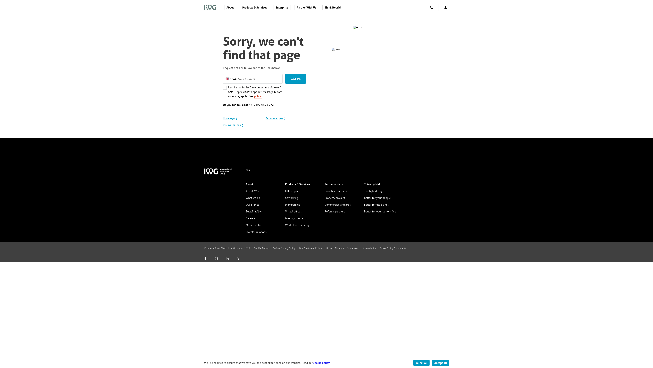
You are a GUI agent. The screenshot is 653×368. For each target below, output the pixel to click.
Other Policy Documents (393, 248)
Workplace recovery (297, 225)
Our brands (252, 204)
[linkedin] (227, 258)
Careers (250, 218)
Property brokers (335, 198)
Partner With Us (306, 7)
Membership (292, 204)
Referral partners (335, 211)
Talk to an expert (274, 118)
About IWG (252, 191)
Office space (292, 191)
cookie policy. (321, 362)
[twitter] (238, 258)
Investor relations (256, 232)
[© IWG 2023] (220, 172)
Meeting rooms (294, 218)
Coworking (291, 198)
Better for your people (377, 198)
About (230, 7)
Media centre (254, 225)
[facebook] (205, 258)
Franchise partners (336, 191)
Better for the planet (376, 204)
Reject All (421, 363)
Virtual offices (293, 211)
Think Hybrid (333, 7)
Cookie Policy (261, 248)
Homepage (229, 118)
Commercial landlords (338, 204)
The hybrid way (373, 191)
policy (258, 96)
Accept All (440, 363)
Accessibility (369, 248)
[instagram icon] (216, 258)
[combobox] (230, 78)
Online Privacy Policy (284, 248)
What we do (253, 198)
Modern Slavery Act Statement (342, 248)
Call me (296, 78)
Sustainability (254, 211)
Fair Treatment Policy (310, 248)
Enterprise (281, 7)
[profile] (445, 7)
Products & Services (254, 7)
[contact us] (431, 7)
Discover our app (232, 125)
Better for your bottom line (380, 211)
